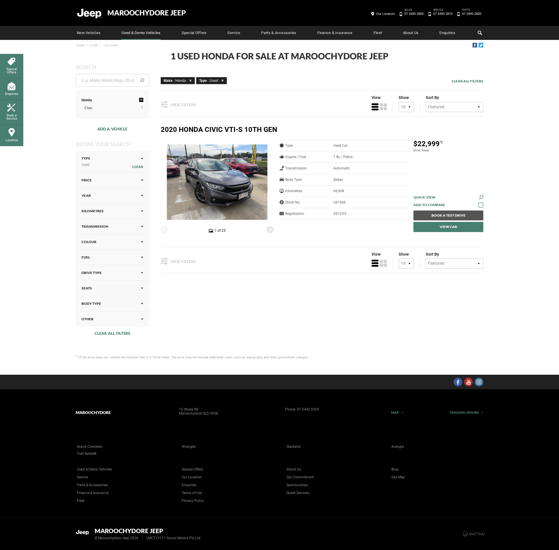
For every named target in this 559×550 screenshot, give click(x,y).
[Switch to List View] (375, 106)
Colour (89, 242)
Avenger (397, 447)
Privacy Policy (193, 501)
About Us (410, 33)
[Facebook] (475, 45)
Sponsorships (297, 485)
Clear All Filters (112, 333)
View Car (448, 226)
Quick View (424, 197)
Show (404, 97)
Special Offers (194, 33)
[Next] (270, 229)
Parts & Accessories (278, 33)
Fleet (378, 33)
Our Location (385, 14)
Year (86, 195)
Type (86, 161)
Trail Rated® (86, 454)
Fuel (86, 257)
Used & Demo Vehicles (140, 33)
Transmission (95, 226)
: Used (208, 81)
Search (479, 33)
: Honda (175, 81)
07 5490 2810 (442, 13)
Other (87, 319)
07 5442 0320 (308, 409)
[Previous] (164, 229)
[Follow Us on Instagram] (479, 382)
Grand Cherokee (89, 447)
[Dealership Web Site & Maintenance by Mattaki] (473, 534)
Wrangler (189, 447)
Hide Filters (183, 104)
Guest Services (297, 493)
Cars (93, 45)
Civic (88, 108)
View (376, 97)
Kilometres (93, 211)
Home (80, 45)
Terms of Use (192, 493)
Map (395, 412)
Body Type (91, 303)
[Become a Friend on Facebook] (458, 382)
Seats (87, 288)
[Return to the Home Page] (84, 533)
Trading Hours (464, 412)
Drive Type (92, 272)
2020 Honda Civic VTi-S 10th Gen (219, 129)
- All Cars (109, 45)
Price (87, 180)
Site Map (398, 477)
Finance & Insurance (335, 33)
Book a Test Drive (448, 215)
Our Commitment (300, 477)
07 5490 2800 (414, 13)
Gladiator (293, 447)
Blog (394, 469)
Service (233, 33)
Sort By (432, 97)
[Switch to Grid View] (383, 106)
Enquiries (447, 33)
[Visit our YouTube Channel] (468, 382)
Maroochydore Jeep (146, 13)
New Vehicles (88, 33)
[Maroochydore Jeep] (89, 13)
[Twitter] (481, 45)
